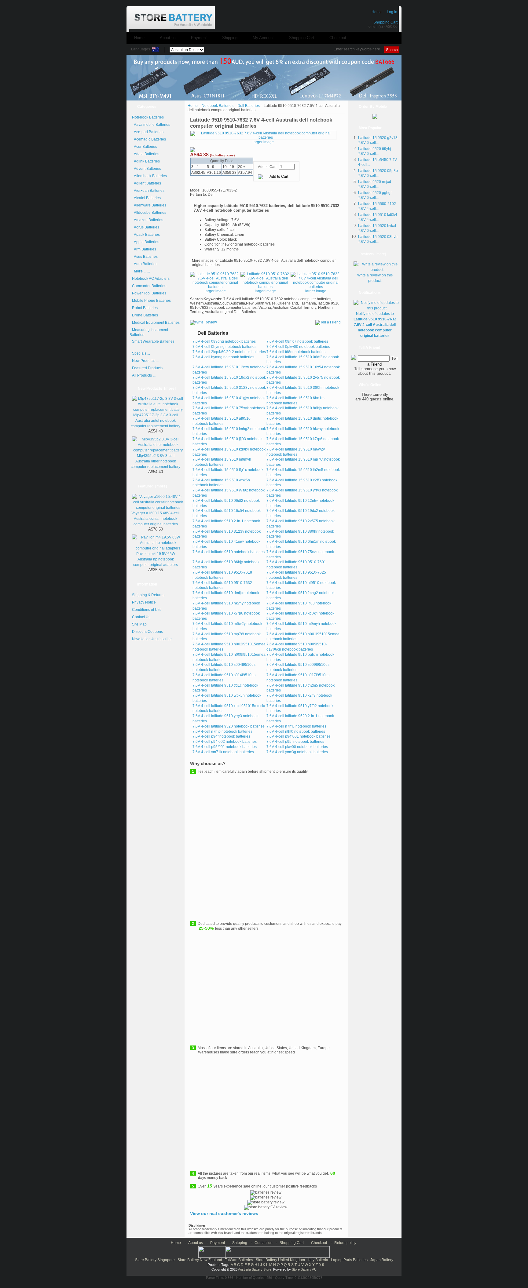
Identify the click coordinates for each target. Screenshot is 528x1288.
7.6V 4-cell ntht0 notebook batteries (295, 731)
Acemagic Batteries (149, 139)
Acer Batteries (144, 146)
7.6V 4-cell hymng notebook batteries (223, 357)
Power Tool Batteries (149, 293)
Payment (199, 37)
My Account (263, 37)
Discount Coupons (147, 631)
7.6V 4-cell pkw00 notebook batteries (297, 747)
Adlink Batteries (146, 161)
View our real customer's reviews (224, 1213)
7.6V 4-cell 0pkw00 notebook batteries (298, 347)
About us (168, 37)
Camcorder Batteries (149, 286)
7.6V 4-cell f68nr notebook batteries (295, 352)
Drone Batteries (145, 315)
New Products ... (145, 361)
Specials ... (141, 353)
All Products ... (144, 375)
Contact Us (141, 617)
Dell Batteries (248, 106)
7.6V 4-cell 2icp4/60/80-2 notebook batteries (229, 352)
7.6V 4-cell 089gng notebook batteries (224, 341)
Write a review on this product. (375, 278)
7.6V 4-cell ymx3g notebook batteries (297, 752)
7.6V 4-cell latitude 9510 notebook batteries (229, 552)
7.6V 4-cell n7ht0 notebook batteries (296, 726)
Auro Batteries (144, 264)
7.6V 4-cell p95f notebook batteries (295, 741)
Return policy (345, 1243)
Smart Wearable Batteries (153, 341)
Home (377, 12)
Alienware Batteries (149, 205)
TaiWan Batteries (239, 1260)
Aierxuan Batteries (148, 190)
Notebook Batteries (217, 106)
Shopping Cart (385, 22)
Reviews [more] (372, 254)
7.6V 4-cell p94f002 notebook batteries (225, 741)
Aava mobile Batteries (151, 124)
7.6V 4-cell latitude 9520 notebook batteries (229, 726)
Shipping (229, 37)
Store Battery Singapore (155, 1260)
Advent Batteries (146, 168)
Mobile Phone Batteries (151, 300)
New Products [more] (157, 388)
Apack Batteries (146, 234)
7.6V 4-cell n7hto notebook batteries (222, 731)
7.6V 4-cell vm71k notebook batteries (223, 752)
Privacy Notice (144, 602)
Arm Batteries (144, 249)
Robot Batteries (145, 308)
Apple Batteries (145, 242)
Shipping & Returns (148, 595)
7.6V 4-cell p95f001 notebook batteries (225, 747)
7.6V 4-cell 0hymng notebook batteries (224, 347)
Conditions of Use (147, 610)
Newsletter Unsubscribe (152, 639)
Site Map (139, 624)
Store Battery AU (304, 1269)
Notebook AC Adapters (151, 278)
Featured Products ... (149, 368)
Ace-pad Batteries (147, 132)
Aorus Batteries (145, 227)
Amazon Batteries (147, 220)
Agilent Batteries (146, 183)
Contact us (263, 1243)
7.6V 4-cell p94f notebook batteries (221, 736)
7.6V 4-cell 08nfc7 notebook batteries (297, 341)
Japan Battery (381, 1260)
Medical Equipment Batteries (156, 322)
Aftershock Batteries (149, 176)
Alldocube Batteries (149, 212)
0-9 (321, 1265)
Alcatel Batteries (146, 198)
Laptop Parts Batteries (349, 1260)
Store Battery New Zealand (200, 1260)
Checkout (337, 37)
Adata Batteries (145, 154)
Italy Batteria (318, 1260)
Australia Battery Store (254, 1269)
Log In (392, 12)
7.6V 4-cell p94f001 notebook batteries (298, 736)
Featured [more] (152, 486)
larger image (215, 291)
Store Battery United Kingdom (280, 1260)
